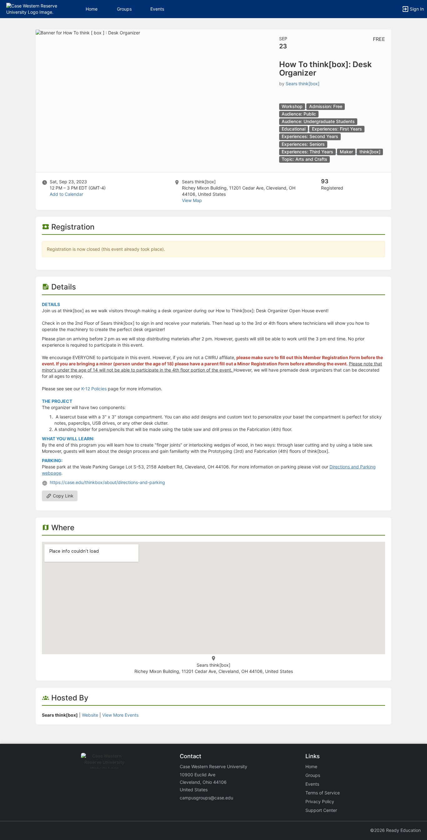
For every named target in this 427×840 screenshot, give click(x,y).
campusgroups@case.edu (206, 797)
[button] (32, 8)
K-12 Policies (94, 388)
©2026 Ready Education (395, 830)
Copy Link (62, 495)
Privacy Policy (319, 801)
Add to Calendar (66, 194)
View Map (192, 200)
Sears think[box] (302, 83)
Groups (124, 9)
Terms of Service (322, 792)
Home (311, 766)
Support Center (321, 810)
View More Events (120, 715)
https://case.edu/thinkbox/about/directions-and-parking (107, 482)
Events (157, 9)
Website (90, 715)
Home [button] (92, 9)
